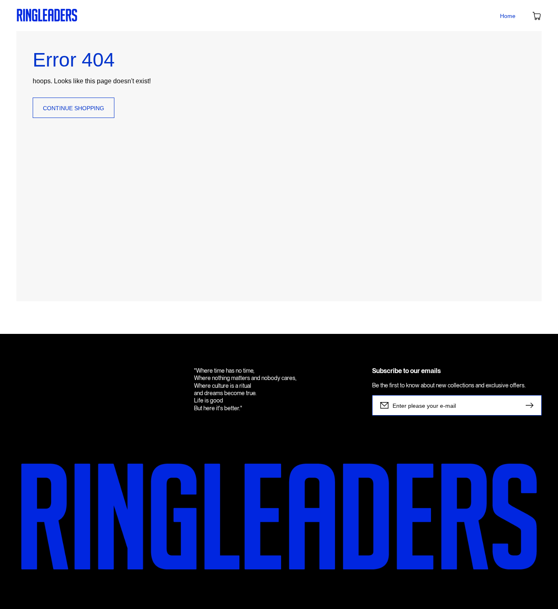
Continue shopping (73, 108)
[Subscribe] (531, 405)
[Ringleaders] (47, 15)
